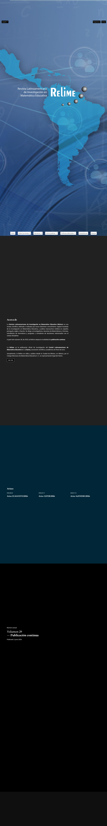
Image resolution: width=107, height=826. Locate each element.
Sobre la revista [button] (24, 233)
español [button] (5, 22)
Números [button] (37, 233)
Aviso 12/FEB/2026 (47, 496)
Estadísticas (83, 233)
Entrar (103, 22)
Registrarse (96, 22)
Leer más (10, 360)
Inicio (13, 233)
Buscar (93, 233)
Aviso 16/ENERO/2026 (80, 496)
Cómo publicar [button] (51, 233)
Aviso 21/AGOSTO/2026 (17, 496)
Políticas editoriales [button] (67, 233)
